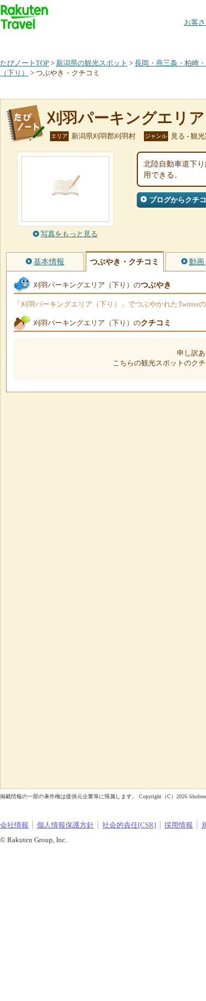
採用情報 (178, 825)
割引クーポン (174, 41)
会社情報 (14, 825)
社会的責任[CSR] (129, 825)
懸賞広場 (129, 41)
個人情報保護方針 (65, 825)
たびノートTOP (24, 63)
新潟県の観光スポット (91, 63)
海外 (83, 41)
